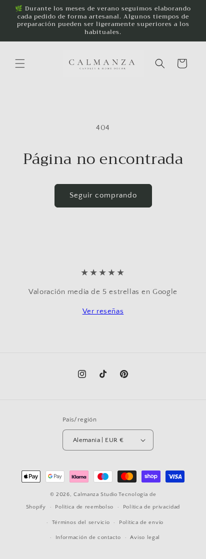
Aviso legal (145, 537)
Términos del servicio (81, 523)
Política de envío (141, 523)
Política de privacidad (151, 507)
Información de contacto (88, 537)
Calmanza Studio (96, 495)
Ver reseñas (103, 311)
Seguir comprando (103, 195)
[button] (20, 63)
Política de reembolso (84, 507)
